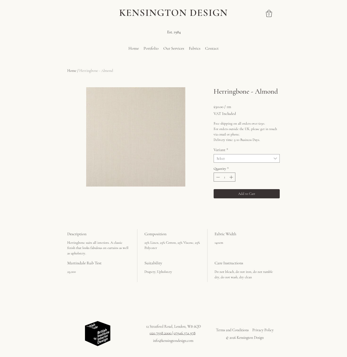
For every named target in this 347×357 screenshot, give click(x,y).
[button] (269, 13)
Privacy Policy (263, 330)
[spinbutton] (225, 177)
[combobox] (247, 158)
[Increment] (232, 177)
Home (71, 70)
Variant (221, 149)
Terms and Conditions (232, 330)
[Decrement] (217, 177)
